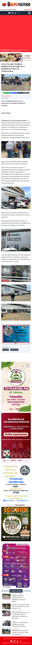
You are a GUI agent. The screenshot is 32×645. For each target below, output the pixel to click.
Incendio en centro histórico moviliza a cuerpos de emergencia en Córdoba (16, 50)
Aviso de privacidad (9, 638)
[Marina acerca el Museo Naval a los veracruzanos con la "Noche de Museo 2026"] (6, 606)
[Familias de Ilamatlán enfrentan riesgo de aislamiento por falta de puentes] (6, 596)
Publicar (21, 93)
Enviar (27, 93)
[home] (16, 4)
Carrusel (5, 349)
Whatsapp (7, 93)
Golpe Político (7, 96)
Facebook (14, 93)
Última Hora (14, 349)
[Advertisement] (16, 32)
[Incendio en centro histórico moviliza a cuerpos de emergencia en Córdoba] (6, 623)
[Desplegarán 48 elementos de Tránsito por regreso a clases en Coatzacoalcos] (6, 631)
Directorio (17, 638)
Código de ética (24, 638)
